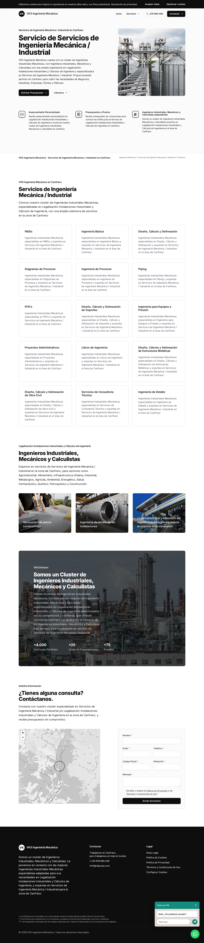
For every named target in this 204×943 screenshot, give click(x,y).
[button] (59, 766)
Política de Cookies (156, 857)
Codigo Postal (130, 761)
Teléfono (159, 748)
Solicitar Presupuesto (32, 92)
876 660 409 (156, 13)
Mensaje (128, 774)
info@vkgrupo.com (100, 865)
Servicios (131, 13)
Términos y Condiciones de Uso (141, 794)
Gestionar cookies (176, 4)
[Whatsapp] (195, 934)
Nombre (127, 735)
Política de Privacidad (156, 790)
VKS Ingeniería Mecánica (41, 13)
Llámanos (59, 92)
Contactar (175, 13)
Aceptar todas (152, 4)
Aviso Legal (152, 852)
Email (126, 748)
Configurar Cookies (156, 872)
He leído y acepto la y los (149, 792)
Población (159, 761)
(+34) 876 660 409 (99, 861)
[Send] (194, 921)
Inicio (119, 13)
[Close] (195, 905)
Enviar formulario (152, 801)
